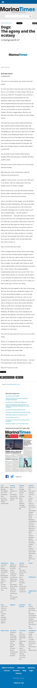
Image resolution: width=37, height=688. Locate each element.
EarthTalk (21, 492)
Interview (21, 579)
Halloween (31, 512)
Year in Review (4, 588)
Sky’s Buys (31, 619)
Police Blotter (4, 619)
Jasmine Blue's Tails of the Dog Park (31, 610)
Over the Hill (22, 650)
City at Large (3, 565)
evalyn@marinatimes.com (13, 384)
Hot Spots (12, 572)
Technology (21, 505)
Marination (21, 581)
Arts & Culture (32, 491)
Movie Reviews (4, 494)
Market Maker (13, 636)
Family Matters (13, 494)
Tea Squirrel (12, 591)
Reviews (16, 586)
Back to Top (18, 683)
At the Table (12, 568)
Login (31, 670)
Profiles (20, 652)
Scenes (24, 652)
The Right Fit (22, 590)
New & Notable (13, 584)
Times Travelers (22, 591)
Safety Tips (3, 621)
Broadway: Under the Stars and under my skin (18, 412)
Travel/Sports (32, 630)
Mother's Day (31, 528)
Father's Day (31, 505)
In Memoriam (32, 577)
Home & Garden (13, 496)
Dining (12, 563)
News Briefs (3, 617)
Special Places (13, 590)
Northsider (21, 645)
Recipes (11, 586)
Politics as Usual (22, 586)
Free (29, 508)
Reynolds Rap (22, 588)
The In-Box (3, 584)
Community (3, 608)
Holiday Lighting (32, 521)
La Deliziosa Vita (13, 577)
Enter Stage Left (4, 491)
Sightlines (3, 622)
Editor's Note (22, 570)
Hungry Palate (13, 574)
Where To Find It (8, 668)
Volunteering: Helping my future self (15, 409)
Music (30, 533)
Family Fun (31, 503)
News (2, 605)
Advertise (31, 668)
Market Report (13, 637)
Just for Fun (31, 523)
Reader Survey (5, 630)
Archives (16, 670)
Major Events (31, 526)
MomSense (12, 498)
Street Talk (21, 653)
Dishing (12, 570)
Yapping (30, 628)
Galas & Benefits (32, 510)
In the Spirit (13, 575)
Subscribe (21, 668)
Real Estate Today (14, 652)
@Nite (2, 487)
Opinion (3, 579)
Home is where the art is (12, 417)
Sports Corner (32, 641)
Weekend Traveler (32, 650)
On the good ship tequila (12, 396)
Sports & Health (32, 551)
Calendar (31, 485)
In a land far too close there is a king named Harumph (17, 420)
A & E (2, 485)
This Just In (3, 586)
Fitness (31, 563)
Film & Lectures (32, 507)
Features (21, 563)
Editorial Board (4, 570)
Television (3, 501)
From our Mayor (4, 577)
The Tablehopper (13, 597)
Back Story (21, 565)
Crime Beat (3, 613)
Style (17, 498)
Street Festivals (32, 553)
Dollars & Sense (22, 491)
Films (2, 492)
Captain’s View (4, 606)
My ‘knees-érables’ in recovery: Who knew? (17, 423)
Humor (5, 492)
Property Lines (13, 639)
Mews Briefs (31, 613)
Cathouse (31, 606)
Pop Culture (3, 498)
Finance (21, 494)
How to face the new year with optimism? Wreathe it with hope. (17, 399)
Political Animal (32, 617)
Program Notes (4, 500)
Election (2, 615)
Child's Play (31, 492)
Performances (31, 542)
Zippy (2, 590)
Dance (30, 501)
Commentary (4, 563)
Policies (18, 673)
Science (21, 500)
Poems (2, 496)
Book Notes (3, 489)
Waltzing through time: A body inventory (16, 414)
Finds (20, 632)
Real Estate (13, 630)
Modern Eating (13, 579)
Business (21, 485)
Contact (7, 670)
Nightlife (31, 539)
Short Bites (12, 588)
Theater (30, 555)
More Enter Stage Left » (13, 393)
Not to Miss (31, 541)
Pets (30, 605)
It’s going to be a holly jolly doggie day (16, 402)
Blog (24, 670)
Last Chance (31, 525)
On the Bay (31, 639)
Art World (6, 487)
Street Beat (22, 630)
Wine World (12, 598)
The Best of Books (4, 503)
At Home (12, 485)
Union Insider (22, 655)
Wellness (12, 500)
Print (34, 23)
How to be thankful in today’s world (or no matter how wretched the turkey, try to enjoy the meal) (17, 406)
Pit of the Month (32, 615)
